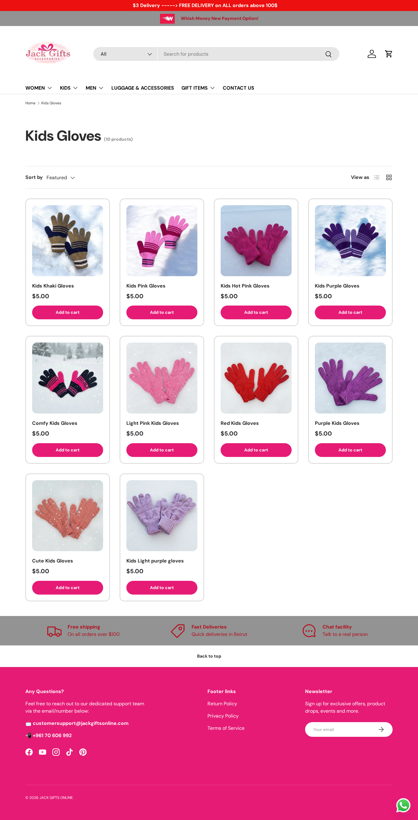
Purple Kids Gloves (337, 423)
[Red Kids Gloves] (256, 378)
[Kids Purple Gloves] (350, 240)
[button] (389, 54)
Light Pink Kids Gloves (152, 423)
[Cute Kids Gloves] (67, 515)
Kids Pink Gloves (146, 286)
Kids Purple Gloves (337, 286)
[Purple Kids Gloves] (350, 378)
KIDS (65, 88)
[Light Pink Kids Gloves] (161, 378)
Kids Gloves (51, 103)
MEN (91, 88)
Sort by (34, 177)
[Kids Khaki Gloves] (67, 240)
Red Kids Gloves (240, 423)
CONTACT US (238, 88)
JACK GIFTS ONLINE (56, 797)
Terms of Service (225, 728)
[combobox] (216, 54)
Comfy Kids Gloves (54, 423)
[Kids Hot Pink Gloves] (256, 240)
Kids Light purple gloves (155, 561)
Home (30, 103)
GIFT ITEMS (194, 88)
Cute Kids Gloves (52, 561)
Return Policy (222, 703)
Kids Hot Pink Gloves (245, 286)
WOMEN (35, 88)
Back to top (209, 656)
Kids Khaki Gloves (53, 286)
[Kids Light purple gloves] (161, 515)
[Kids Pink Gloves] (161, 240)
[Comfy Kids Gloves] (67, 378)
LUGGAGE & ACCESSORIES (142, 88)
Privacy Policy (223, 716)
